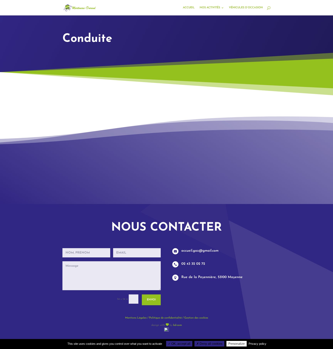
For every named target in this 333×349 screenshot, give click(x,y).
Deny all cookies (210, 343)
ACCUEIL (189, 7)
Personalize (236, 343)
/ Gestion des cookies (195, 317)
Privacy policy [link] (257, 343)
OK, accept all (180, 343)
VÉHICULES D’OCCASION (246, 7)
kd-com (177, 325)
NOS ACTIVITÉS (210, 7)
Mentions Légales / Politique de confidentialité (153, 317)
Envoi (151, 299)
